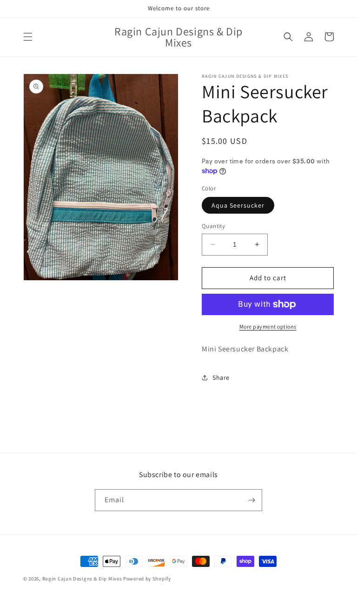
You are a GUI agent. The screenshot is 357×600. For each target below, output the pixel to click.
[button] (28, 37)
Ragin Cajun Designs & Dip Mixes (82, 578)
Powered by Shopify (147, 578)
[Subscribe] (251, 500)
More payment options (268, 326)
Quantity (213, 226)
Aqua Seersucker (238, 205)
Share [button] (221, 377)
